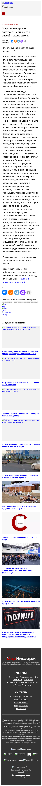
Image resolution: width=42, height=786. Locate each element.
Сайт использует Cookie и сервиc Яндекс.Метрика (21, 743)
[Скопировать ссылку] (25, 41)
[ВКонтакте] (12, 41)
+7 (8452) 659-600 (21, 703)
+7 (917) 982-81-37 (21, 700)
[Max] (35, 755)
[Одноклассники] (15, 41)
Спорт (17, 685)
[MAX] (21, 41)
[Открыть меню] (3, 13)
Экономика (28, 680)
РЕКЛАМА (21, 709)
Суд (36, 677)
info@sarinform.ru (21, 706)
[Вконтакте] (20, 755)
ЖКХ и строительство (18, 682)
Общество (13, 677)
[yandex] (13, 760)
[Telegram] (18, 41)
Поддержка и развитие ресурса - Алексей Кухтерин (21, 776)
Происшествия (26, 677)
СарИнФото (27, 685)
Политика (17, 680)
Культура (34, 682)
